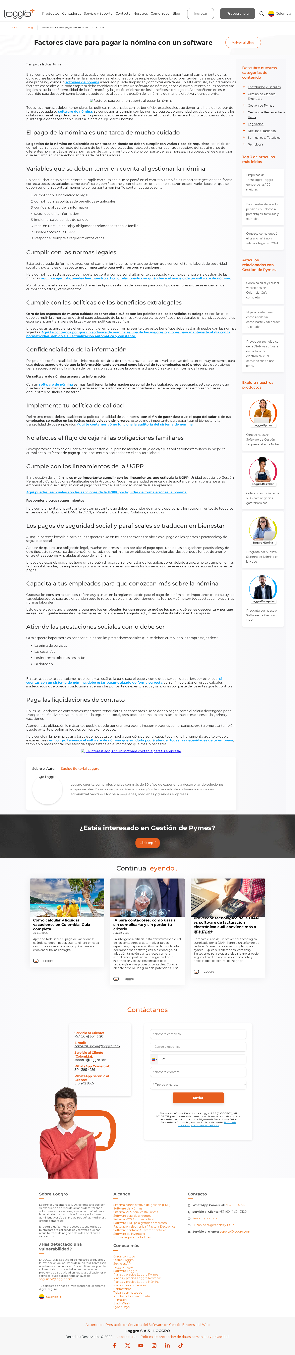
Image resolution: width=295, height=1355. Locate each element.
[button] (154, 1059)
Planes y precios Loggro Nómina (136, 1282)
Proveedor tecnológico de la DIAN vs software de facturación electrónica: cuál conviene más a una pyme (262, 354)
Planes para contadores (129, 1285)
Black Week (121, 1303)
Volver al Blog (243, 42)
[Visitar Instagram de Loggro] (154, 1346)
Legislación (255, 124)
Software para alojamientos (132, 1216)
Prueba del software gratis (131, 1296)
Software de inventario (129, 1234)
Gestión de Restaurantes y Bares (266, 115)
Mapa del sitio (126, 1337)
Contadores (71, 13)
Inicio (15, 27)
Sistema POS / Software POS (134, 1219)
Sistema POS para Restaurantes (135, 1212)
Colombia (54, 1296)
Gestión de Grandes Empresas (261, 96)
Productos (50, 13)
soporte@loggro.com (90, 1060)
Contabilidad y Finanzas (264, 87)
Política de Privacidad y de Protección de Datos (207, 1124)
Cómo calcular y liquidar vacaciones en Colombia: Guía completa (262, 290)
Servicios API (122, 1263)
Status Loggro (123, 1260)
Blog (176, 13)
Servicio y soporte (204, 1218)
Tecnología (255, 144)
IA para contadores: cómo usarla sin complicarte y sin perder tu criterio (263, 319)
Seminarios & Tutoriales (264, 137)
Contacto (123, 13)
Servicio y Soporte (98, 13)
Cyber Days (121, 1307)
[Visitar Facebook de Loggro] (114, 1346)
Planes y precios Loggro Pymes (135, 1274)
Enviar (198, 1097)
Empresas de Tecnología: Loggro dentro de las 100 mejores (259, 182)
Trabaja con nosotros (127, 1292)
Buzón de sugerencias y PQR (213, 1225)
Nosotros (140, 13)
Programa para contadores (132, 1237)
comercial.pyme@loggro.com (97, 1046)
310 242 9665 (84, 1083)
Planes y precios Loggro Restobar (137, 1278)
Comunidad (160, 13)
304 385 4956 (84, 1070)
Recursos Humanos (262, 131)
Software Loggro (125, 1271)
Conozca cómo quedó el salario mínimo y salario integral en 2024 (262, 238)
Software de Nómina (127, 1208)
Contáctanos (122, 1289)
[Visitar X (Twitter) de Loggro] (127, 1346)
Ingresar (200, 13)
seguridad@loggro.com (55, 1279)
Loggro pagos (123, 1267)
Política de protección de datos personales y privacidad (185, 1337)
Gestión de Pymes (261, 105)
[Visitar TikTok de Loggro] (180, 1346)
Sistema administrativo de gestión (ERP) (141, 1205)
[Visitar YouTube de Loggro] (141, 1346)
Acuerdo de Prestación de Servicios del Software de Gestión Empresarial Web (147, 1325)
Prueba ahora (238, 13)
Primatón (120, 1300)
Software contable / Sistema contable (139, 1230)
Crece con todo (124, 1256)
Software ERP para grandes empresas (140, 1223)
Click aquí (148, 843)
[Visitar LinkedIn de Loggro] (167, 1346)
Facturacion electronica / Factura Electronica (144, 1226)
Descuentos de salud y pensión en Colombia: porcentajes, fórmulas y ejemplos (262, 212)
